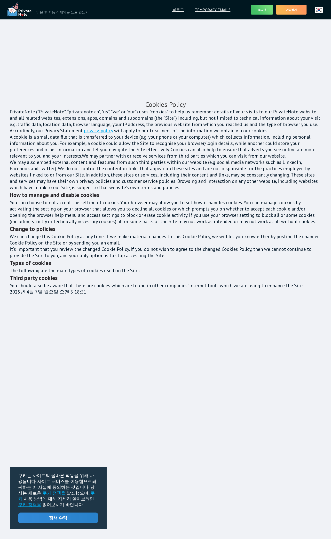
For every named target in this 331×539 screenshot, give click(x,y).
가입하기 (291, 9)
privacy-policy (98, 130)
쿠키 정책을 (53, 493)
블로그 (178, 9)
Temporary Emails (212, 9)
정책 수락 (58, 517)
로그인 (262, 9)
